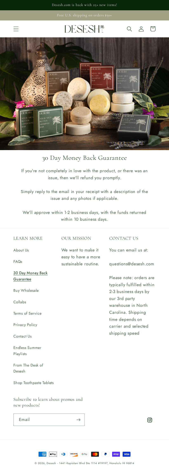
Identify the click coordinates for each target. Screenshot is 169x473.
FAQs (17, 261)
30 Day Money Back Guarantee (30, 276)
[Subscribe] (78, 420)
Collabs (19, 302)
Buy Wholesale (26, 290)
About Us (21, 250)
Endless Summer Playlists (27, 350)
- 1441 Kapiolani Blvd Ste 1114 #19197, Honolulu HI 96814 (95, 463)
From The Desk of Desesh (28, 368)
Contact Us (22, 336)
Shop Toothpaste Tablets (33, 382)
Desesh (51, 463)
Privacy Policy (25, 324)
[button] (16, 29)
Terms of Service (27, 313)
